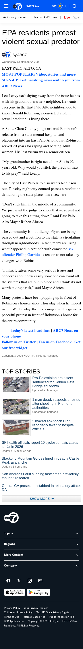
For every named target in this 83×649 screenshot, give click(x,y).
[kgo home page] (11, 517)
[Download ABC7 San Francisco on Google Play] (38, 592)
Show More (40, 498)
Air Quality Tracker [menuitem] (15, 17)
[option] (18, 17)
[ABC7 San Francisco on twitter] (19, 580)
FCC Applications (14, 621)
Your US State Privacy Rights (52, 612)
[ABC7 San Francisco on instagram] (29, 580)
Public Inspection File (61, 616)
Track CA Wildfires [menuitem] (45, 17)
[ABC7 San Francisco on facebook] (8, 580)
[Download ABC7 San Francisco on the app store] (14, 592)
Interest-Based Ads (34, 616)
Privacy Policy (12, 608)
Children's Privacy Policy (18, 612)
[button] (6, 6)
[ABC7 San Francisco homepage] (17, 6)
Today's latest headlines (30, 330)
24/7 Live (32, 6)
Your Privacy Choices (36, 608)
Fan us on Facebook (55, 342)
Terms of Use (11, 616)
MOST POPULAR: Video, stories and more (39, 74)
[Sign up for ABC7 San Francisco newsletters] (40, 580)
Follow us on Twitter (19, 342)
